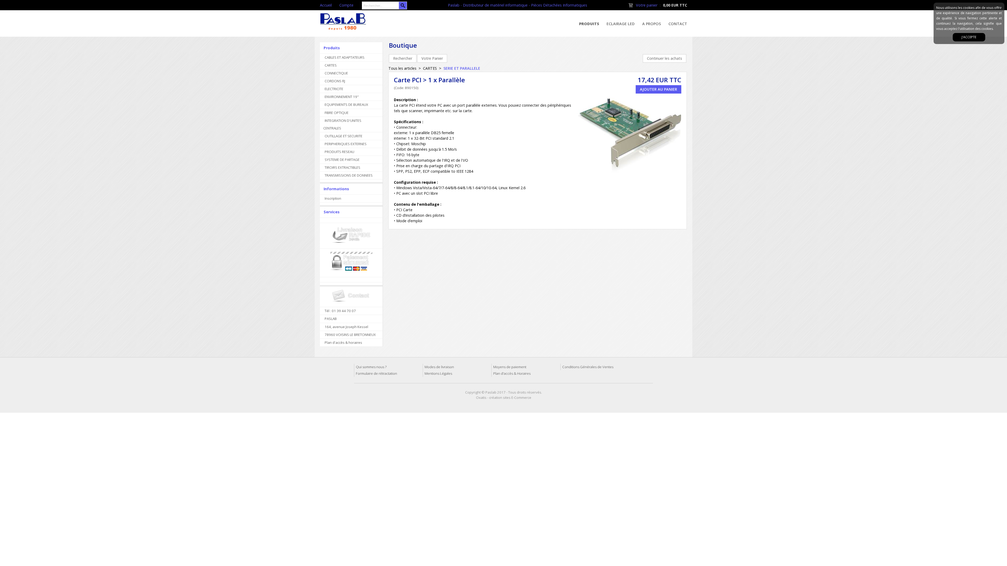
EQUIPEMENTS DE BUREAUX (346, 104)
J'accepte (969, 37)
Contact (677, 23)
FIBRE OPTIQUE (337, 112)
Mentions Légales (438, 373)
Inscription (333, 198)
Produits (589, 23)
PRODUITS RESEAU (339, 151)
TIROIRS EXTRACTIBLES (342, 167)
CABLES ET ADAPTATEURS (345, 57)
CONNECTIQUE (336, 73)
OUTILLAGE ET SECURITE (343, 136)
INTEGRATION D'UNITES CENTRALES (342, 124)
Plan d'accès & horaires (343, 342)
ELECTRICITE (334, 88)
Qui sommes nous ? (371, 366)
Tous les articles (402, 68)
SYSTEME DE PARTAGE (342, 159)
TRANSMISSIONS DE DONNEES (349, 175)
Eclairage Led (621, 23)
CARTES (331, 65)
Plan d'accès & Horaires (512, 373)
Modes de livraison (439, 366)
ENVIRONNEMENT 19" (342, 96)
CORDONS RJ (335, 81)
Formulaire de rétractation (376, 373)
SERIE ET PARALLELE (461, 68)
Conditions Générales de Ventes (587, 366)
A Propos (651, 23)
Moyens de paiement (509, 366)
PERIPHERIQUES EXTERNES (346, 144)
